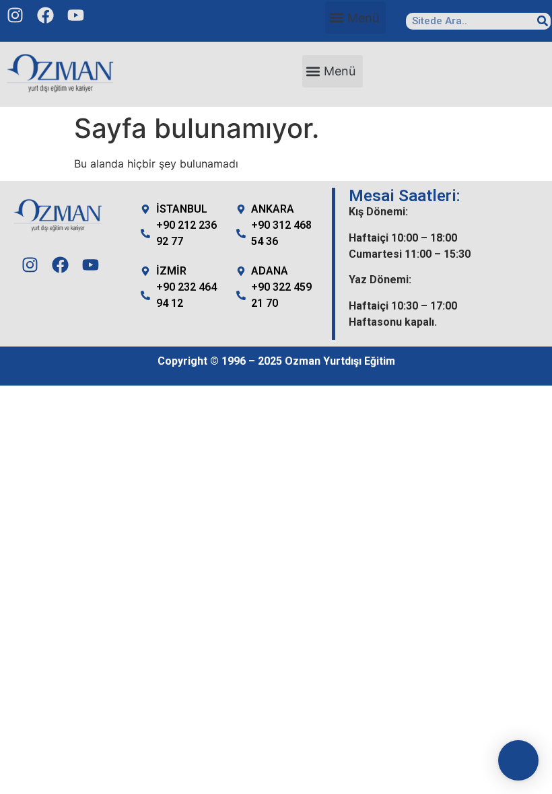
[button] (355, 17)
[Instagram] (14, 14)
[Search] (542, 21)
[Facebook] (45, 14)
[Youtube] (75, 14)
